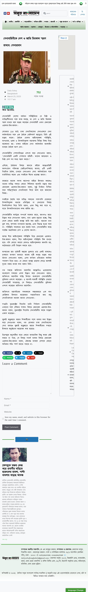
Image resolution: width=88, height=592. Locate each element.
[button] (7, 353)
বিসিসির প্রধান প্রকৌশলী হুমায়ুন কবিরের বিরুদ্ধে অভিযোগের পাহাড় (73, 198)
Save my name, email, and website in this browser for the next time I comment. (27, 419)
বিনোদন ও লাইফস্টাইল (51, 27)
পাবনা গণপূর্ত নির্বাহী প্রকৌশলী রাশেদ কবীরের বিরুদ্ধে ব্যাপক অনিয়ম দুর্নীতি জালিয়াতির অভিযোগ (73, 229)
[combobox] (54, 13)
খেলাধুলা (40, 27)
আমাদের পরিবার (73, 13)
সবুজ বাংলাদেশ (64, 22)
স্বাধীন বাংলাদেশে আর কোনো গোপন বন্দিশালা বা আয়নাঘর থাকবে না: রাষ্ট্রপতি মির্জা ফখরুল (73, 292)
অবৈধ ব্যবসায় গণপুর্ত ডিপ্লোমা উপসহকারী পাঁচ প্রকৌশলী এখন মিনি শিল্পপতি (73, 260)
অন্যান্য (62, 27)
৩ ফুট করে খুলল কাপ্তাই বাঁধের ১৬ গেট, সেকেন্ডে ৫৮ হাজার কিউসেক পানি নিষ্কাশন (72, 328)
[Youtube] (8, 13)
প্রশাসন (33, 27)
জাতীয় (11, 22)
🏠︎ (6, 22)
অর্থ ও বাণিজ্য (77, 22)
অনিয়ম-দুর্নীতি (38, 22)
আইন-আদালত (24, 27)
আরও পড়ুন (4, 539)
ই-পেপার (82, 13)
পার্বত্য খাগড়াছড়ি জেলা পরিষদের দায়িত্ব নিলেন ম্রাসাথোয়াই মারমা (73, 150)
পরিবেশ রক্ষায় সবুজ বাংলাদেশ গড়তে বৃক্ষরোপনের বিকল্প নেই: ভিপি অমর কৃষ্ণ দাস (36, 4)
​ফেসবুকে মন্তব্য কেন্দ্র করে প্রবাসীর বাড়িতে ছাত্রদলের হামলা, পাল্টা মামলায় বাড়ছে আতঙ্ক (13, 470)
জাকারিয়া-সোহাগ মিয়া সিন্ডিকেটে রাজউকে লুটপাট (73, 86)
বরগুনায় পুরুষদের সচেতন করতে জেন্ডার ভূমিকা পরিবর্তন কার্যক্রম (72, 126)
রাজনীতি (17, 22)
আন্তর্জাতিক (28, 22)
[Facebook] (5, 13)
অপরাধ (46, 22)
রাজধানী (53, 22)
